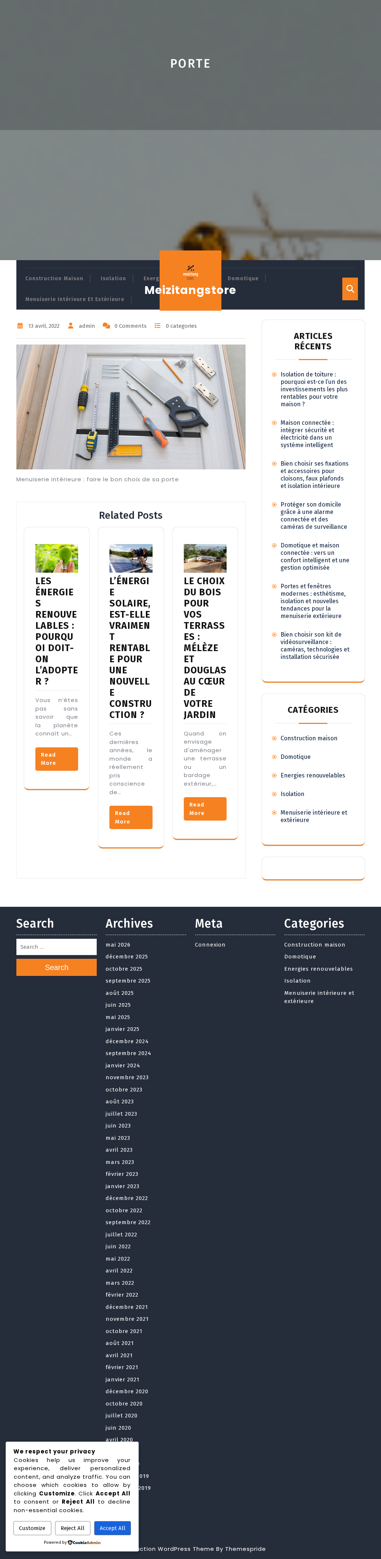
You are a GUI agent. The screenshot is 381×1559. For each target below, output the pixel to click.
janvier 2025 (123, 1029)
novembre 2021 (127, 1319)
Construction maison (54, 278)
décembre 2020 (127, 1391)
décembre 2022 (127, 1198)
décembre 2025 (127, 956)
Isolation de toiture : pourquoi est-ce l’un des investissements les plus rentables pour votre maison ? (314, 389)
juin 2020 (118, 1427)
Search (56, 967)
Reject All (72, 1528)
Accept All (112, 1528)
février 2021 (122, 1367)
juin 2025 (118, 1005)
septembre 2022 (128, 1222)
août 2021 (120, 1343)
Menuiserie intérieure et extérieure (74, 299)
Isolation (113, 278)
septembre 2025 (128, 980)
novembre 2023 (127, 1077)
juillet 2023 (121, 1113)
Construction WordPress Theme (164, 1549)
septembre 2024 (128, 1053)
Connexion (210, 944)
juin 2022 (118, 1246)
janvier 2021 (123, 1379)
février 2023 (122, 1174)
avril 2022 (119, 1270)
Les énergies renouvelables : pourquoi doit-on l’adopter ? (56, 631)
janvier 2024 (123, 1065)
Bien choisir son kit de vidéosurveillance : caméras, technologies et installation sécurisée (315, 645)
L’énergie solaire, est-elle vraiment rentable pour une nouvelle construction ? (130, 648)
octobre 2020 (124, 1403)
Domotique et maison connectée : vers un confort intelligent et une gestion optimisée (315, 556)
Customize (32, 1528)
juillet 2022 (121, 1234)
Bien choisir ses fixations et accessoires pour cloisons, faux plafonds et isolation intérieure (315, 474)
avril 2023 (119, 1149)
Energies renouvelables (313, 775)
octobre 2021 (124, 1331)
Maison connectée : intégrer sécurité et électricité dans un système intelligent (307, 434)
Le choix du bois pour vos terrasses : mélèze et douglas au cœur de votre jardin (205, 648)
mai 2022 (118, 1258)
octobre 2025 (124, 969)
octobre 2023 (124, 1089)
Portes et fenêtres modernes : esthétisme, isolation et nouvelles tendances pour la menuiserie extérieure (313, 601)
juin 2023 (118, 1125)
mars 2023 (120, 1162)
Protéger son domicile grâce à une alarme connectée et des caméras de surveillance (314, 515)
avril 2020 (119, 1439)
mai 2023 (118, 1138)
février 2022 (122, 1294)
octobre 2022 (124, 1210)
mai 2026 (118, 944)
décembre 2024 (127, 1041)
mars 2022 (120, 1283)
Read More (48, 759)
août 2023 (120, 1101)
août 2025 (120, 993)
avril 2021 (119, 1355)
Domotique (243, 278)
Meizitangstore (190, 290)
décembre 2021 (127, 1307)
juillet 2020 (122, 1415)
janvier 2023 (123, 1186)
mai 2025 (118, 1017)
